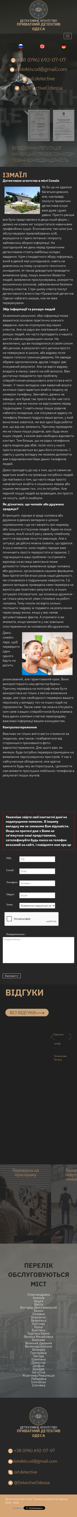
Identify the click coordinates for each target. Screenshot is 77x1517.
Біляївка (38, 1314)
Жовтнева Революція (38, 1375)
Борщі (38, 1327)
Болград (38, 1323)
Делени (38, 1365)
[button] (10, 1043)
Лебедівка (38, 1378)
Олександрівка (38, 1294)
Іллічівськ (38, 1382)
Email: (10, 870)
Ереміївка (39, 1359)
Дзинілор (38, 1362)
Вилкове (38, 1340)
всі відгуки (23, 1012)
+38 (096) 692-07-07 (41, 59)
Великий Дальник (38, 1343)
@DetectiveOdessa (41, 87)
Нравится (18, 1508)
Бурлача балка (38, 1333)
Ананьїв (38, 1297)
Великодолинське (38, 1346)
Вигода (38, 1356)
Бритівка (38, 1330)
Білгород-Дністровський (38, 1307)
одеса (38, 25)
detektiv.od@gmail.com (41, 69)
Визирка (38, 1349)
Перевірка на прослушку (25, 1172)
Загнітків (38, 1372)
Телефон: (12, 882)
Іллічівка (38, 1385)
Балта (38, 1304)
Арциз (38, 1301)
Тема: (9, 904)
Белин (38, 1310)
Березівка (38, 1320)
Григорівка (38, 1352)
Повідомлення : (16, 934)
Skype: (10, 894)
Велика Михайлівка (38, 1336)
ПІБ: (9, 858)
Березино (38, 1317)
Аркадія (38, 1369)
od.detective (41, 78)
